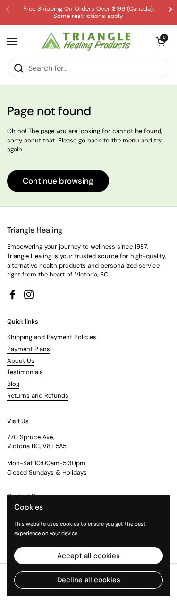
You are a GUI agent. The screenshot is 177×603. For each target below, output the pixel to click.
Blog (13, 384)
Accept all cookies (88, 556)
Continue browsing (58, 181)
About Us (20, 361)
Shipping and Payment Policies (51, 337)
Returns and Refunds (37, 396)
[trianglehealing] (86, 41)
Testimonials (25, 372)
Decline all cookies (88, 580)
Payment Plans (28, 349)
